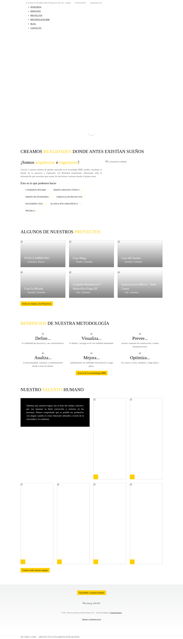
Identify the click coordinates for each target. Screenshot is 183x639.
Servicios (35, 11)
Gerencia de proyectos (71, 197)
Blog (33, 24)
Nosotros (35, 7)
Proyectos (36, 15)
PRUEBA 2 (32, 211)
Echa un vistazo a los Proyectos (36, 303)
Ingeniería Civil (36, 204)
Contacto (35, 28)
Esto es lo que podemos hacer (38, 183)
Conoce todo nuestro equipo (35, 570)
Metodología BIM (40, 19)
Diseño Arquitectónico (68, 190)
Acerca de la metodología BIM (92, 373)
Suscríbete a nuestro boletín (91, 592)
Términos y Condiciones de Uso (91, 619)
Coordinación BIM (37, 190)
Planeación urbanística (66, 204)
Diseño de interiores (39, 197)
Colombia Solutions (116, 613)
